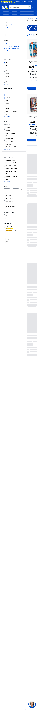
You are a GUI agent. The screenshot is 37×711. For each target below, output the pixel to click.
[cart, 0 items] (33, 7)
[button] (6, 13)
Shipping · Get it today (12, 26)
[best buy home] (5, 7)
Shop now (13, 2)
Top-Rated (9, 226)
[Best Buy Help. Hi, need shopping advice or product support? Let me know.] (32, 704)
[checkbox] (30, 34)
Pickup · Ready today (12, 23)
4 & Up (16, 231)
